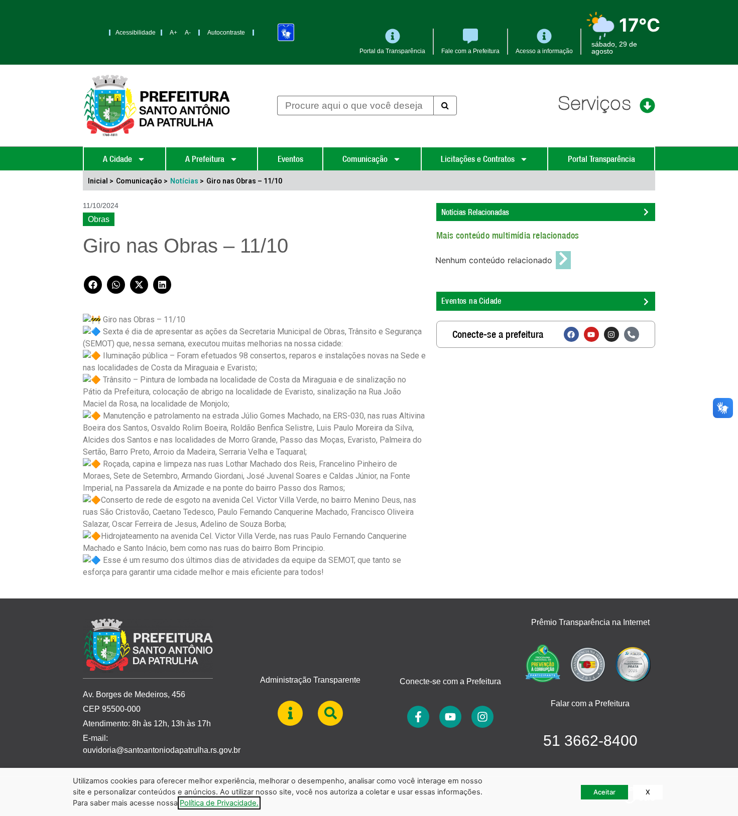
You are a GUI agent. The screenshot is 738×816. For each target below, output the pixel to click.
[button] (93, 285)
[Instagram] (611, 334)
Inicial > (100, 181)
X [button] (648, 792)
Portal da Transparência (392, 51)
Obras (98, 219)
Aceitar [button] (604, 792)
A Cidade (117, 159)
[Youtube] (591, 334)
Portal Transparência (601, 159)
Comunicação (365, 159)
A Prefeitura (204, 159)
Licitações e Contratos (478, 159)
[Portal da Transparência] (392, 36)
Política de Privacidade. (219, 802)
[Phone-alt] (631, 334)
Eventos (290, 159)
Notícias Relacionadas (475, 212)
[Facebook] (571, 334)
